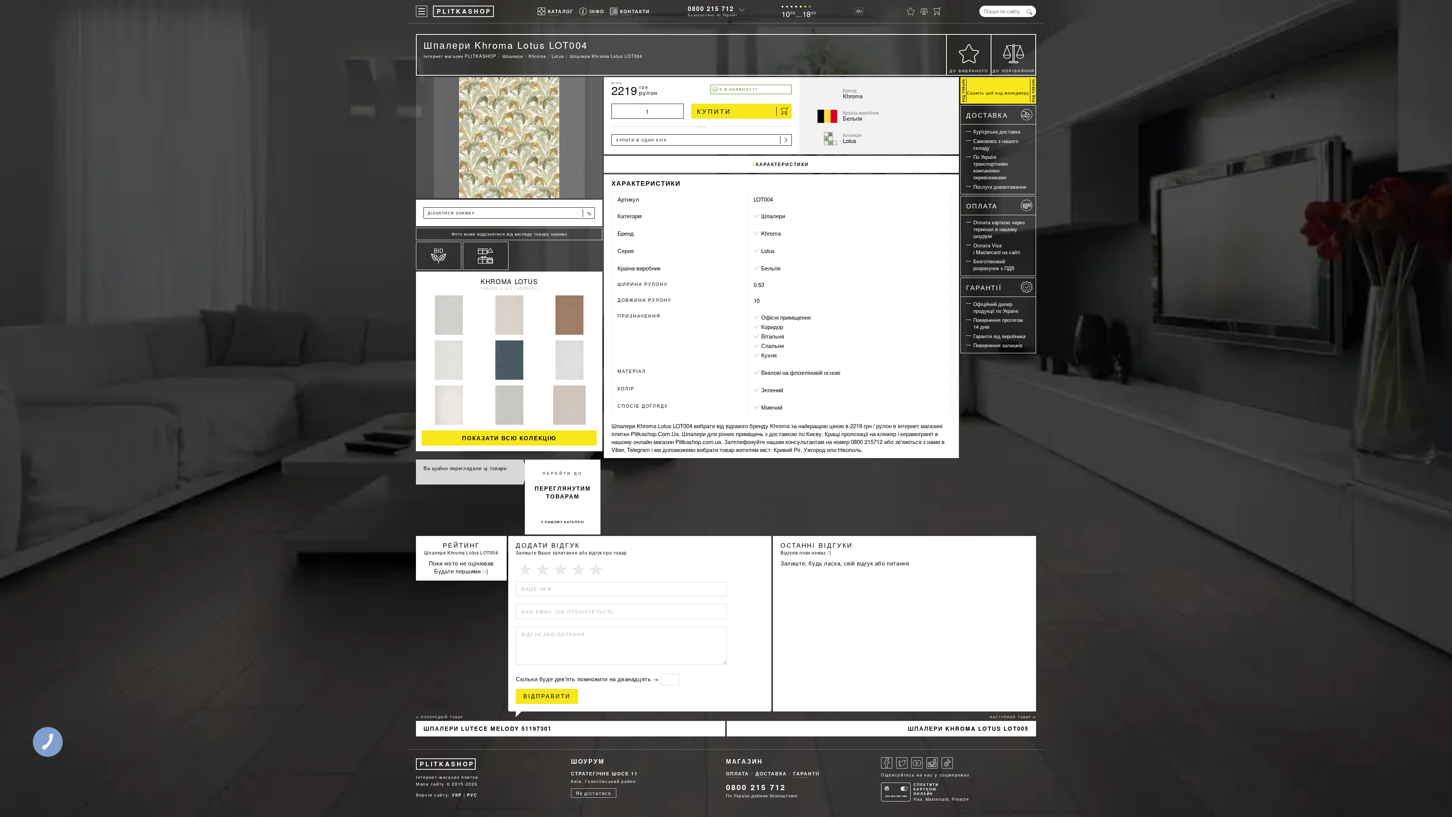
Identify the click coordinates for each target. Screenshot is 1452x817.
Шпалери (773, 216)
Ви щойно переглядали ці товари (465, 468)
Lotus (768, 251)
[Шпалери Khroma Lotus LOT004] (509, 137)
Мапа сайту (430, 784)
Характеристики (782, 164)
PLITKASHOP (447, 764)
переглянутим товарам (563, 492)
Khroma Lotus (509, 281)
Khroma (771, 233)
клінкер (886, 434)
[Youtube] (917, 763)
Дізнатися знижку (510, 213)
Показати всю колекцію (509, 438)
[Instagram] (932, 763)
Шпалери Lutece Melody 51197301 (488, 728)
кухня (769, 355)
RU (859, 11)
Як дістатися (593, 793)
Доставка (987, 115)
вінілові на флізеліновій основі (800, 372)
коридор (772, 327)
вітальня (772, 336)
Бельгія (770, 268)
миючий (771, 407)
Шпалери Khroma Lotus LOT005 (968, 728)
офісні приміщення (786, 317)
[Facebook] (886, 763)
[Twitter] (902, 763)
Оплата (981, 205)
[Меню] (421, 11)
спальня (772, 345)
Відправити (547, 696)
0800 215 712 (711, 8)
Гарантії (984, 287)
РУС (472, 795)
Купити (714, 111)
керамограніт (917, 434)
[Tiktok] (947, 763)
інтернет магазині (920, 426)
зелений (772, 390)
